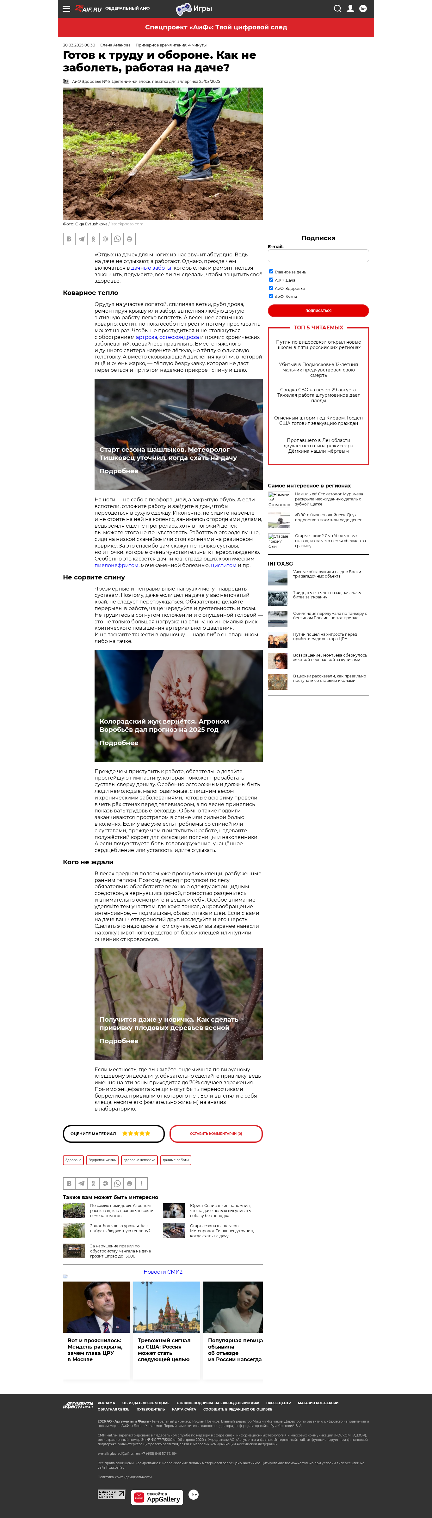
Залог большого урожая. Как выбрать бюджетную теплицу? (120, 1228)
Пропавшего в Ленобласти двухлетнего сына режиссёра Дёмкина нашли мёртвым (318, 446)
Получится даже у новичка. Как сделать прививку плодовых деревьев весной (169, 1023)
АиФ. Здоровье (290, 288)
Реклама (106, 1403)
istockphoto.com (127, 224)
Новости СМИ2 (163, 1272)
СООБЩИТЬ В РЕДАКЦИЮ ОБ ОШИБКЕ (237, 1409)
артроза (146, 337)
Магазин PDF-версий (318, 1403)
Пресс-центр (278, 1403)
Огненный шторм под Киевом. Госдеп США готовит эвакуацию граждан (318, 420)
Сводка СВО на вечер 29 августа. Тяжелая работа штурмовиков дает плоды (318, 395)
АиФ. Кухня (286, 296)
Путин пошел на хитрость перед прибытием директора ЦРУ (325, 636)
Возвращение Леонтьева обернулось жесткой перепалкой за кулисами (330, 657)
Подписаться (318, 311)
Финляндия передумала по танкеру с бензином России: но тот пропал (330, 615)
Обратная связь (113, 1409)
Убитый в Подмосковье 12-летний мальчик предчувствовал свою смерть (318, 370)
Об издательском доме (146, 1403)
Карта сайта (184, 1409)
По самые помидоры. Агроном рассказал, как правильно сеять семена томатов (121, 1210)
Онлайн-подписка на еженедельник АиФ (218, 1403)
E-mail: (276, 246)
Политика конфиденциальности (125, 1477)
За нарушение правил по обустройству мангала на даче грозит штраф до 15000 (120, 1251)
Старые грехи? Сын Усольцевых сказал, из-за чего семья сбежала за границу (330, 540)
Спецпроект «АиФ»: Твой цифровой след (216, 27)
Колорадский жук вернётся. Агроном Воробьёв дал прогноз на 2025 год (164, 725)
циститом (224, 565)
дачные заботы (151, 268)
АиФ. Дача (285, 280)
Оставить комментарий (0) (216, 1134)
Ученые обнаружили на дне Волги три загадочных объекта (327, 574)
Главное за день (290, 272)
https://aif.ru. (115, 1468)
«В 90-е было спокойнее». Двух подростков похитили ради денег (328, 517)
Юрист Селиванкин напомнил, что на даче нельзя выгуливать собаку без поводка (220, 1210)
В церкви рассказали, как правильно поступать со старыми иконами (329, 678)
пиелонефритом (117, 565)
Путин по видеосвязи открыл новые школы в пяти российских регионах (318, 345)
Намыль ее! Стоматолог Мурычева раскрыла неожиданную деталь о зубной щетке (329, 499)
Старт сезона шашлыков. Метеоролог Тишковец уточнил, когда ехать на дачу (168, 454)
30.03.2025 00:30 (79, 45)
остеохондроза (179, 337)
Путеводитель (151, 1409)
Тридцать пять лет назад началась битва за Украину (327, 595)
